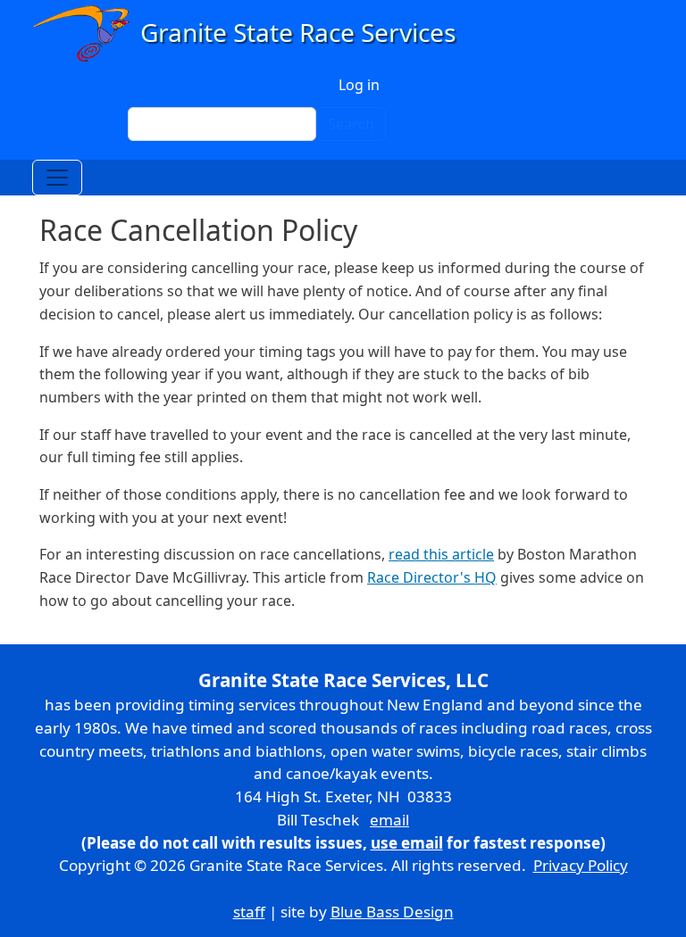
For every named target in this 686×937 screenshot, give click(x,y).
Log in (359, 85)
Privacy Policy (580, 865)
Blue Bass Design (392, 911)
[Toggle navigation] (57, 177)
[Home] (252, 33)
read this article (441, 554)
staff (249, 911)
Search (351, 124)
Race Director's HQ (432, 577)
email (389, 819)
